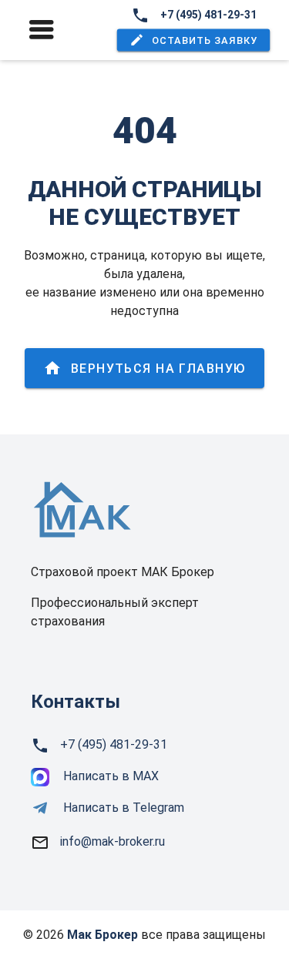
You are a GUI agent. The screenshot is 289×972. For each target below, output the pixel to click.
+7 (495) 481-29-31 (208, 14)
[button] (193, 40)
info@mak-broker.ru (112, 841)
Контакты (75, 701)
